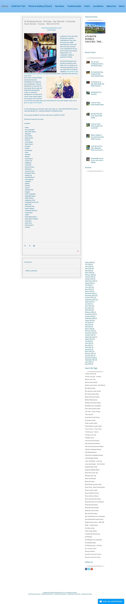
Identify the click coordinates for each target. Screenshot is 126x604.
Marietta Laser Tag (90, 475)
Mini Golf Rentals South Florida (94, 519)
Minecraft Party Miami (91, 505)
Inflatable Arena (89, 437)
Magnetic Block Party (91, 467)
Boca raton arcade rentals (92, 408)
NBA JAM (101, 522)
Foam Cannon (89, 429)
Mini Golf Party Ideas (91, 513)
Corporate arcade (90, 420)
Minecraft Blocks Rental (92, 493)
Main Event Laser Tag (91, 472)
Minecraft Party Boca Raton (93, 499)
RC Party (99, 545)
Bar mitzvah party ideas (92, 394)
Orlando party (94, 525)
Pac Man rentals (90, 528)
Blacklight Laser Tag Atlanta (93, 405)
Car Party (88, 411)
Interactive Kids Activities (92, 440)
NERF (87, 525)
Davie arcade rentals (91, 423)
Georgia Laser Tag (90, 435)
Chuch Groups (96, 411)
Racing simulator (90, 551)
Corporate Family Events (92, 417)
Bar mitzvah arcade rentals (93, 391)
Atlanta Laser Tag (90, 379)
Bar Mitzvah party (90, 388)
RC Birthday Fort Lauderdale (93, 539)
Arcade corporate (90, 376)
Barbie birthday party (91, 400)
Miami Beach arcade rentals (93, 484)
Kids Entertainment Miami (92, 443)
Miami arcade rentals (91, 490)
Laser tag (99, 461)
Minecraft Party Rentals (92, 507)
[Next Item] (102, 27)
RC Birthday (88, 537)
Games (96, 432)
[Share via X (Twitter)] (29, 246)
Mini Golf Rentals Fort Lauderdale (95, 516)
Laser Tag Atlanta (90, 461)
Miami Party (88, 487)
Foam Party (98, 429)
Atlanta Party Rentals (91, 382)
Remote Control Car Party (92, 557)
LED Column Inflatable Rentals (94, 455)
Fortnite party (89, 432)
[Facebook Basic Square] (86, 569)
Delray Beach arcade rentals (93, 426)
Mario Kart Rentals (90, 478)
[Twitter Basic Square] (89, 569)
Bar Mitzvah (101, 385)
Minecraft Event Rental (91, 496)
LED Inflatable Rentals (91, 458)
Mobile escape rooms (91, 522)
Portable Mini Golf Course (92, 534)
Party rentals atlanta (91, 531)
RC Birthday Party (90, 545)
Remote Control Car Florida (93, 554)
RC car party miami (90, 548)
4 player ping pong (90, 373)
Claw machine (89, 414)
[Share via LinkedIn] (34, 246)
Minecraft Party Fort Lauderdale (94, 502)
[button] (59, 6)
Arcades (98, 376)
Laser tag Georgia (90, 464)
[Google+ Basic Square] (92, 569)
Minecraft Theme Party (91, 510)
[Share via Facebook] (25, 246)
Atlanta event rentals (91, 385)
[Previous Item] (88, 27)
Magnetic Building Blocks (92, 470)
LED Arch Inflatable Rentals (93, 449)
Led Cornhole (101, 464)
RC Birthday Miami (90, 542)
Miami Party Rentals (99, 487)
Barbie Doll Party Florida (92, 397)
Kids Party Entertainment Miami (94, 446)
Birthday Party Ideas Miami (93, 402)
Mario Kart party (89, 481)
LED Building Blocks (91, 452)
